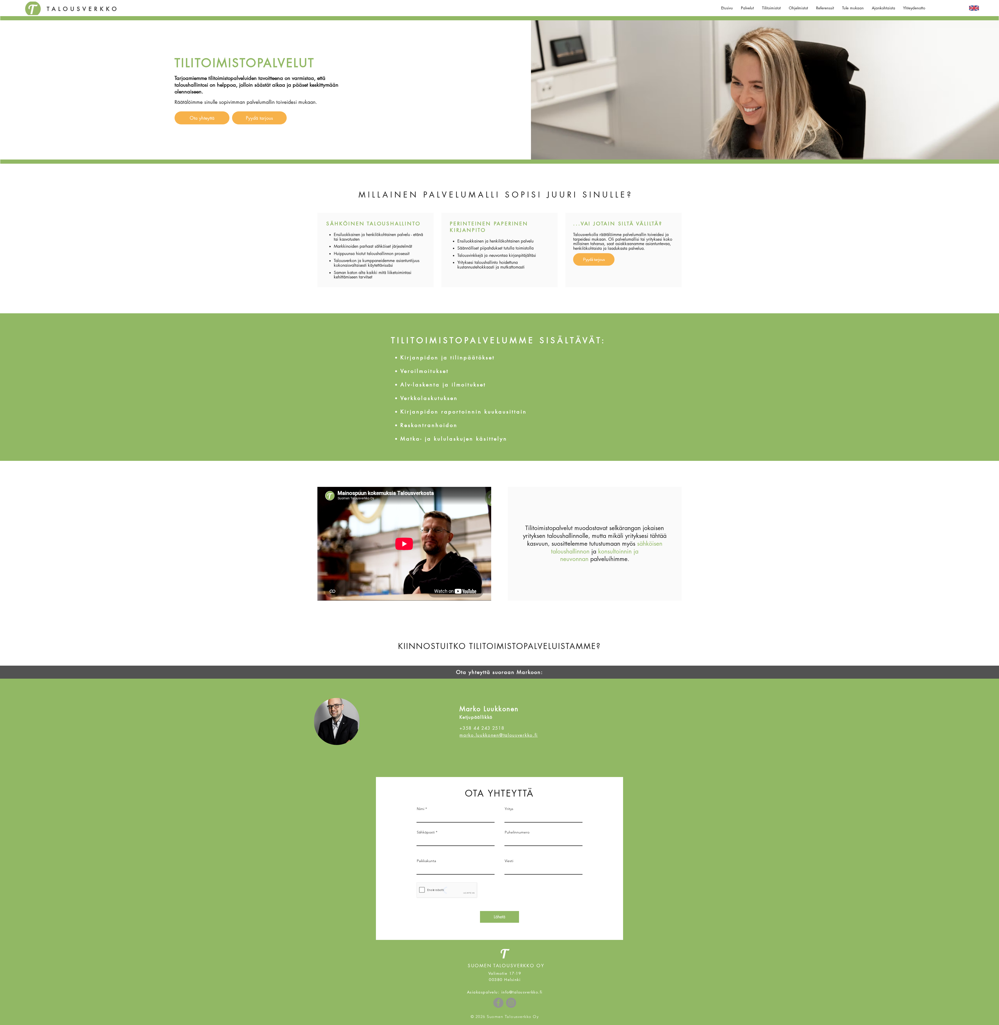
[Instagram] (511, 1003)
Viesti (509, 861)
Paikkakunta (426, 861)
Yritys (509, 809)
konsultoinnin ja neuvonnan (599, 555)
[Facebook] (498, 1003)
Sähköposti (426, 832)
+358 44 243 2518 (481, 728)
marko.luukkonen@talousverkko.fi (498, 735)
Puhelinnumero (517, 832)
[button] (747, 8)
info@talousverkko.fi (522, 992)
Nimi (420, 809)
